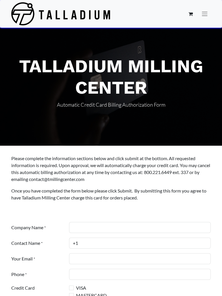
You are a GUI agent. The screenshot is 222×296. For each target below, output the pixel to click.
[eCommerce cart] (190, 14)
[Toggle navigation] (205, 14)
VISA (81, 288)
